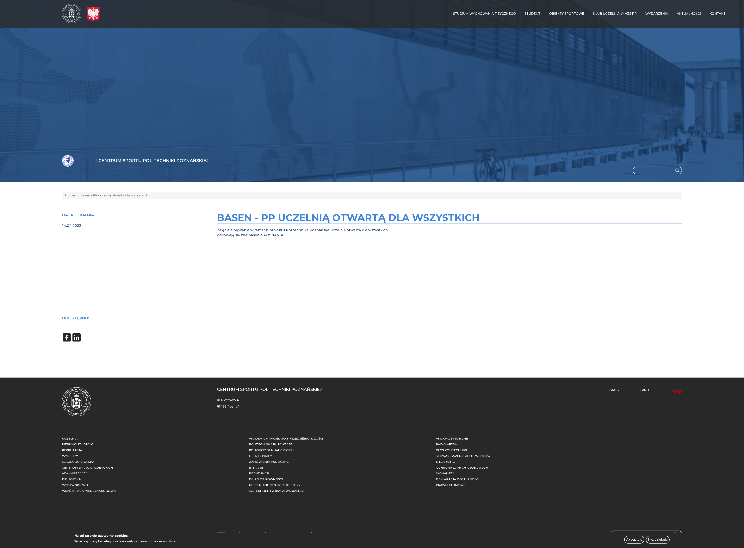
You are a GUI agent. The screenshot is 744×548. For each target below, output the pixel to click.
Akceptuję (634, 539)
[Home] (73, 13)
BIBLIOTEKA (71, 479)
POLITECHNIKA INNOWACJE (270, 444)
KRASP (614, 390)
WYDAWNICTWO (75, 485)
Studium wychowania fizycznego (484, 13)
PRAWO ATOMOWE (450, 485)
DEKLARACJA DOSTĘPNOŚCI (457, 479)
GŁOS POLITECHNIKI (451, 450)
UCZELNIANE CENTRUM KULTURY (274, 485)
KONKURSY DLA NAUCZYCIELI (271, 450)
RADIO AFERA (446, 444)
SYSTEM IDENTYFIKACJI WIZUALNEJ (276, 491)
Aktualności (689, 13)
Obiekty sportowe (566, 13)
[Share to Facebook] (67, 337)
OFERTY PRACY (260, 456)
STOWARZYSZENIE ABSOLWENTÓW (463, 456)
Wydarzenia (656, 13)
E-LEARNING (445, 462)
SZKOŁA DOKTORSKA (78, 462)
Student (532, 13)
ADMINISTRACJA (74, 473)
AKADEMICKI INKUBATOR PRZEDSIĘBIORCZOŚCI (286, 438)
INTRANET (257, 467)
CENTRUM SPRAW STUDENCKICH (87, 467)
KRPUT (645, 390)
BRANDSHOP (259, 473)
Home (70, 195)
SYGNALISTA (445, 473)
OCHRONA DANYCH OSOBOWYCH (462, 467)
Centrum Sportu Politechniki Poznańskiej (153, 161)
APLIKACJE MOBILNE (452, 438)
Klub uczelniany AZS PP (615, 13)
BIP (676, 391)
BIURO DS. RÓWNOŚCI (266, 479)
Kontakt (718, 13)
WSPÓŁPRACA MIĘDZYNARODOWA (89, 491)
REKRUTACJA (72, 450)
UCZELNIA (70, 438)
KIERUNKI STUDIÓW (77, 444)
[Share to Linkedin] (76, 337)
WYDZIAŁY (70, 456)
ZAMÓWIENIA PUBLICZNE (269, 462)
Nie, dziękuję (658, 539)
